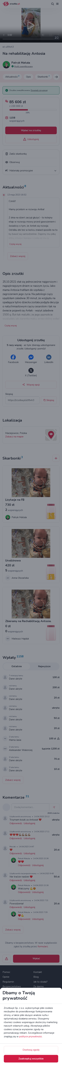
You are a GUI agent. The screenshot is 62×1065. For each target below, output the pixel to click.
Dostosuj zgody (31, 1049)
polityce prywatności (30, 1036)
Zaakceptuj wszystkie (31, 1058)
